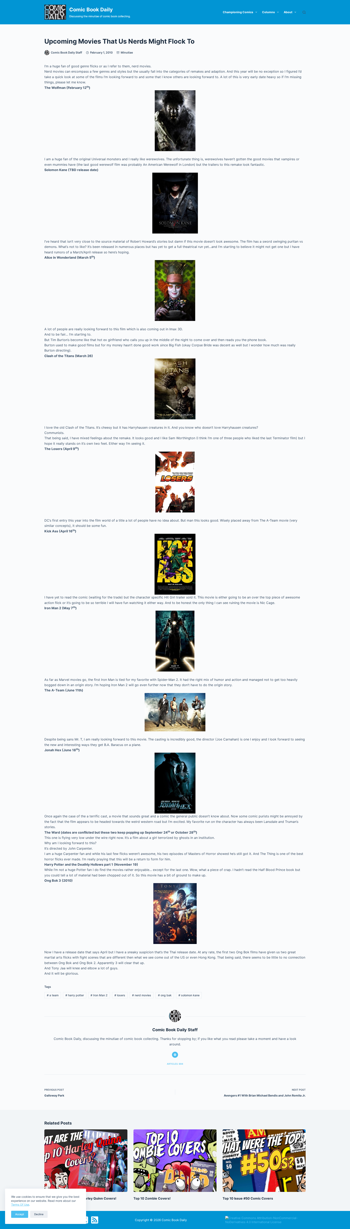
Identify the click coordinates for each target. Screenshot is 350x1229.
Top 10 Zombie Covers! (152, 1198)
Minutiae (127, 52)
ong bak (165, 995)
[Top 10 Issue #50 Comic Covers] (264, 1160)
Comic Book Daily (91, 9)
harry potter (74, 995)
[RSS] (94, 1220)
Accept (19, 1214)
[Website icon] (175, 1055)
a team (53, 995)
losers (119, 995)
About (288, 12)
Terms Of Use (20, 1204)
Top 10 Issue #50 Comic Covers (248, 1198)
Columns (268, 12)
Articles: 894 (175, 1063)
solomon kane (189, 995)
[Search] (304, 12)
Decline (39, 1214)
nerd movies (141, 995)
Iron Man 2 (99, 995)
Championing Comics (238, 12)
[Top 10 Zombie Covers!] (175, 1160)
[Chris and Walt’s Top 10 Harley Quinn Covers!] (85, 1160)
